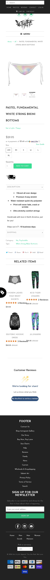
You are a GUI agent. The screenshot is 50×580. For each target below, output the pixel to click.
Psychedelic (23, 240)
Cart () (21, 11)
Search (25, 486)
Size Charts (25, 444)
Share (19, 252)
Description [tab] (13, 187)
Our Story (25, 435)
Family (25, 456)
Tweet (10, 252)
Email (41, 252)
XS (16, 150)
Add (34, 252)
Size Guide (40, 144)
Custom (25, 465)
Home (9, 7)
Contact (32, 7)
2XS (8, 150)
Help (25, 448)
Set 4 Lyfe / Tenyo (13, 128)
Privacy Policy (25, 478)
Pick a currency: (25, 545)
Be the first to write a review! (25, 398)
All (15, 41)
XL (9, 155)
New (20, 535)
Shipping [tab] (11, 232)
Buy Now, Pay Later (25, 439)
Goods (19, 539)
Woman (37, 535)
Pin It (26, 252)
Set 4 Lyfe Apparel (19, 554)
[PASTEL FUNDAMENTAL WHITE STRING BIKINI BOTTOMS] (25, 70)
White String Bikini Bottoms (27, 244)
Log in (40, 7)
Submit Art (25, 473)
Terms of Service (25, 482)
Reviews (24, 7)
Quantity (9, 162)
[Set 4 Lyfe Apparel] (25, 24)
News (25, 461)
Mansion (30, 539)
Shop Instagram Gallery (25, 431)
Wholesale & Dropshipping (25, 469)
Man (28, 535)
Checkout (30, 11)
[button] (25, 141)
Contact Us (25, 427)
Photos (16, 7)
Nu (17, 240)
